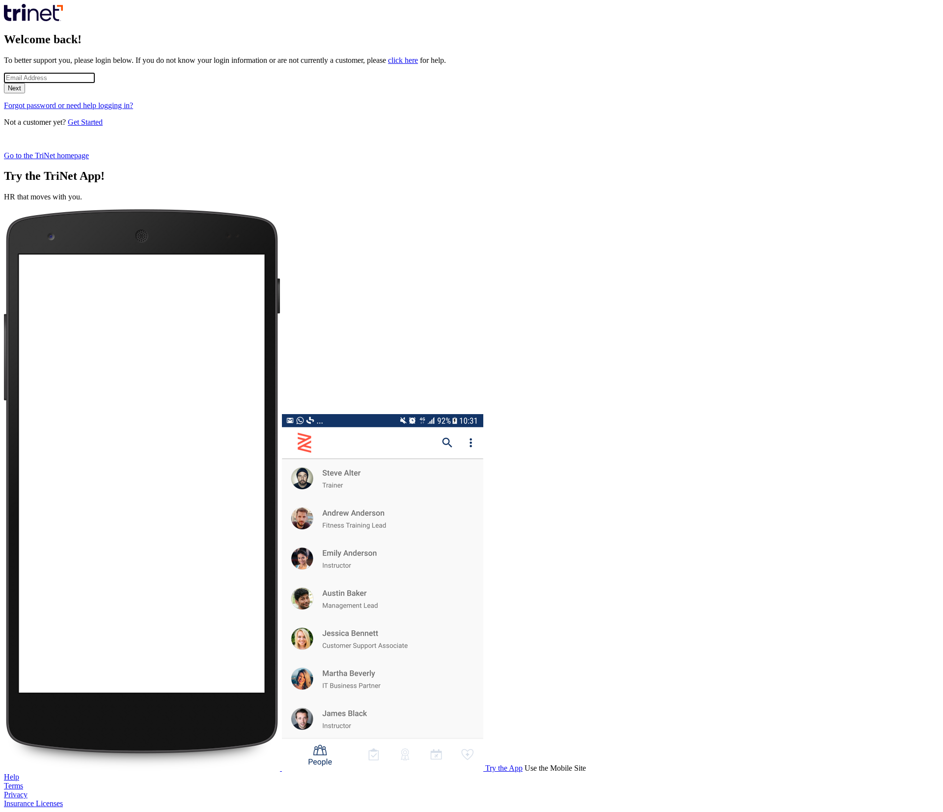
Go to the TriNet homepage (46, 155)
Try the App (504, 768)
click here (403, 60)
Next (14, 88)
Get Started (85, 122)
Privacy (16, 794)
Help (11, 777)
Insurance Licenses (33, 803)
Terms (13, 786)
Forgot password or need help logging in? (68, 105)
